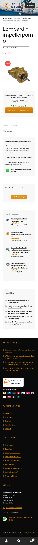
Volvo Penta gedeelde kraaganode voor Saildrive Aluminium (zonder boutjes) (19, 266)
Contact (8, 429)
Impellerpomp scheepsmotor (11, 21)
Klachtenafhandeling (12, 461)
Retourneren (9, 464)
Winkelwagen (29, 539)
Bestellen (8, 449)
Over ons (8, 421)
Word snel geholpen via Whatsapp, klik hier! (21, 170)
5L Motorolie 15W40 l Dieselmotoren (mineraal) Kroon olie (21, 234)
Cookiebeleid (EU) (11, 472)
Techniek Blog (10, 425)
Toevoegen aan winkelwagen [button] (19, 110)
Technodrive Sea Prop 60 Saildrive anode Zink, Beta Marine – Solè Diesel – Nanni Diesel (21, 250)
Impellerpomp (27, 18)
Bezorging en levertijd (12, 453)
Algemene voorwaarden (13, 468)
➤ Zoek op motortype (19, 197)
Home (7, 18)
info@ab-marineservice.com (12, 508)
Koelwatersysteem (15, 18)
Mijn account (9, 417)
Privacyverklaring (11, 476)
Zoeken (19, 541)
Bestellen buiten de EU (13, 457)
